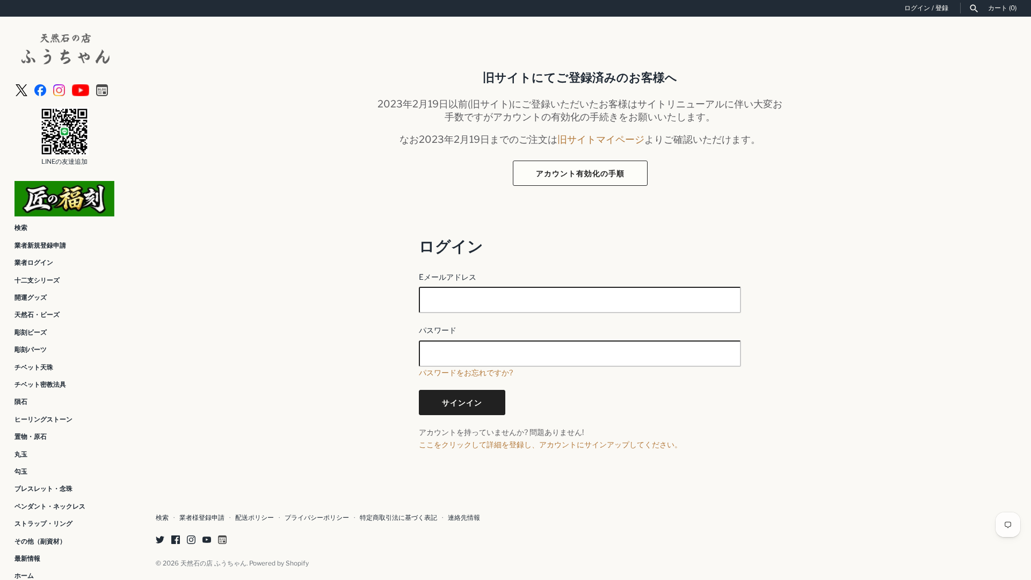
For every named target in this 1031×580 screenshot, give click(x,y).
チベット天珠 (33, 367)
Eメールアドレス (447, 276)
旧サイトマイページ (600, 139)
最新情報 (27, 558)
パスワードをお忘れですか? (466, 372)
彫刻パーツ (30, 349)
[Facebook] (40, 89)
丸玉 (20, 454)
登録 (941, 8)
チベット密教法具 (40, 384)
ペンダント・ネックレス (49, 506)
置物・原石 (30, 436)
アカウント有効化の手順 (580, 173)
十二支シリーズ (37, 280)
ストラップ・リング (43, 523)
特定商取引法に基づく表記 (398, 517)
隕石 (20, 401)
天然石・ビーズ (37, 314)
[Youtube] (80, 89)
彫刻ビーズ (30, 332)
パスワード (437, 330)
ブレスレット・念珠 (43, 488)
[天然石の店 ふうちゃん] (64, 50)
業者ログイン (33, 262)
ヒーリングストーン (43, 419)
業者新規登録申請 (40, 245)
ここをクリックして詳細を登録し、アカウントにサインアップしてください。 (550, 444)
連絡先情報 (464, 517)
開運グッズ (30, 297)
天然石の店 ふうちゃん (213, 563)
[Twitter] (160, 540)
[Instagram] (59, 89)
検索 (20, 227)
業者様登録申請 (201, 517)
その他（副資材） (40, 541)
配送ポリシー (254, 517)
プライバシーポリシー (317, 517)
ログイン (917, 8)
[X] (21, 89)
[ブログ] (102, 89)
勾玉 (20, 471)
